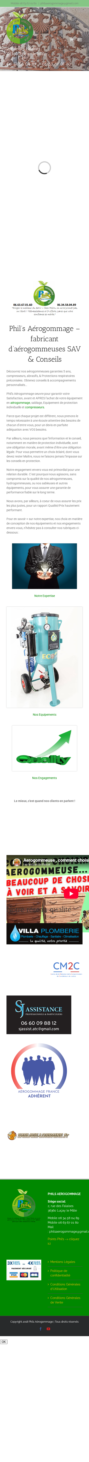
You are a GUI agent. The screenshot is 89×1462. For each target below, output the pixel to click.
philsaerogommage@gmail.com (59, 3)
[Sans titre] (38, 1121)
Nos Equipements (44, 714)
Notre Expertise (44, 596)
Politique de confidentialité (60, 1273)
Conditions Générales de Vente (65, 1300)
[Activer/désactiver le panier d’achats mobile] (71, 39)
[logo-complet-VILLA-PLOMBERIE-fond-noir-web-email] (44, 924)
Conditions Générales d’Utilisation (65, 1287)
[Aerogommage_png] (38, 1040)
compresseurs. (35, 407)
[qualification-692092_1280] (44, 727)
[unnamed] (67, 962)
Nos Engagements (44, 778)
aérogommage (20, 402)
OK (4, 1341)
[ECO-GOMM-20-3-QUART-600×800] (44, 608)
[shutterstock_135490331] (44, 545)
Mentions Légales (62, 1262)
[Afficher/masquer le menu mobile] (80, 39)
